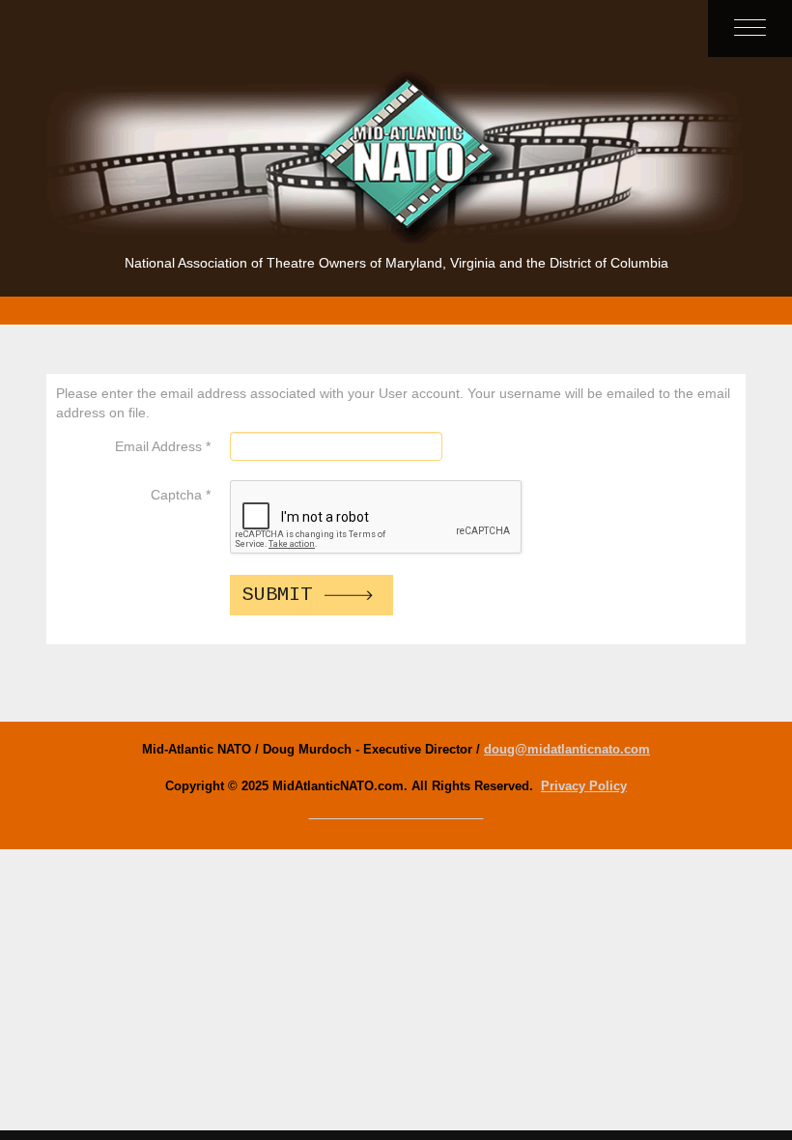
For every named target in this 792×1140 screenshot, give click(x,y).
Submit (277, 595)
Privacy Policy (584, 786)
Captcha (181, 494)
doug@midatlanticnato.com (567, 749)
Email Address (163, 446)
